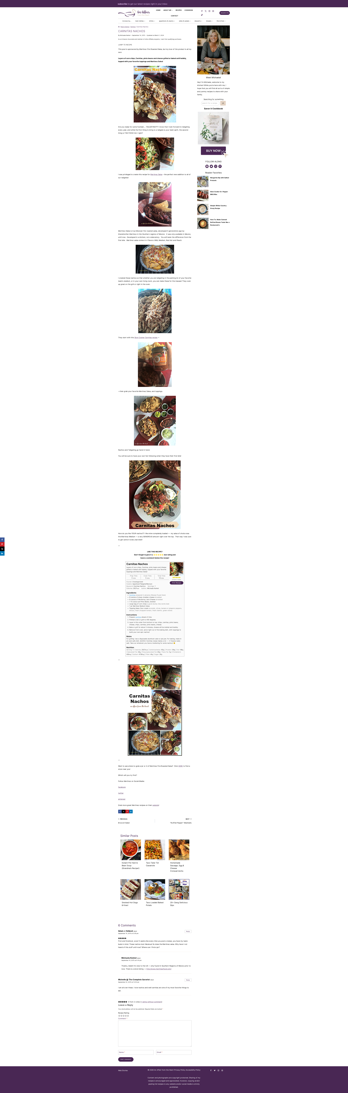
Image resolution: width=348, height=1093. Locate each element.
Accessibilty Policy (193, 1070)
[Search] (223, 103)
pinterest (121, 799)
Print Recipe (176, 583)
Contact (174, 16)
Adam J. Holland (125, 931)
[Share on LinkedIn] (131, 811)
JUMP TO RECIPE (125, 45)
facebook (122, 787)
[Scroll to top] (338, 1087)
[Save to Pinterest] (127, 811)
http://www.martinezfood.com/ (158, 969)
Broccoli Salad (124, 821)
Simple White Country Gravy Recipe (218, 207)
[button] (173, 577)
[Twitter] (205, 11)
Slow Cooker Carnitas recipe (146, 337)
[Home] (119, 27)
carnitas (138, 617)
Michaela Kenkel (125, 35)
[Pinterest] (213, 11)
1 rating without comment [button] (151, 1002)
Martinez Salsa (156, 174)
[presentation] (130, 850)
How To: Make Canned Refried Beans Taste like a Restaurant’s (219, 222)
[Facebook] (202, 11)
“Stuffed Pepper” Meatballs (180, 821)
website (155, 805)
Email (159, 1052)
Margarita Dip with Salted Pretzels (219, 179)
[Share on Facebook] (120, 811)
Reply (188, 931)
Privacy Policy (179, 1070)
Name (122, 1052)
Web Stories (123, 1070)
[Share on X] (123, 811)
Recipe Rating (123, 1013)
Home (158, 10)
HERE (180, 766)
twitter (121, 793)
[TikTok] (202, 15)
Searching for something (213, 99)
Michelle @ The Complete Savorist (134, 979)
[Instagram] (209, 11)
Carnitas (132, 595)
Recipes (179, 10)
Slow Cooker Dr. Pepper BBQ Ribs (219, 193)
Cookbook (189, 10)
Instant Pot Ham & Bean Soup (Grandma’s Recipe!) (130, 865)
